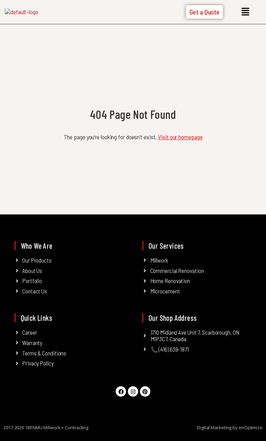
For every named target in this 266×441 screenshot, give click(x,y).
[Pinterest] (145, 391)
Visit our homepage (180, 137)
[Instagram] (133, 391)
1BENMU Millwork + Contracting (56, 427)
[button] (245, 12)
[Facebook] (121, 391)
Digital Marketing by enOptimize (230, 427)
